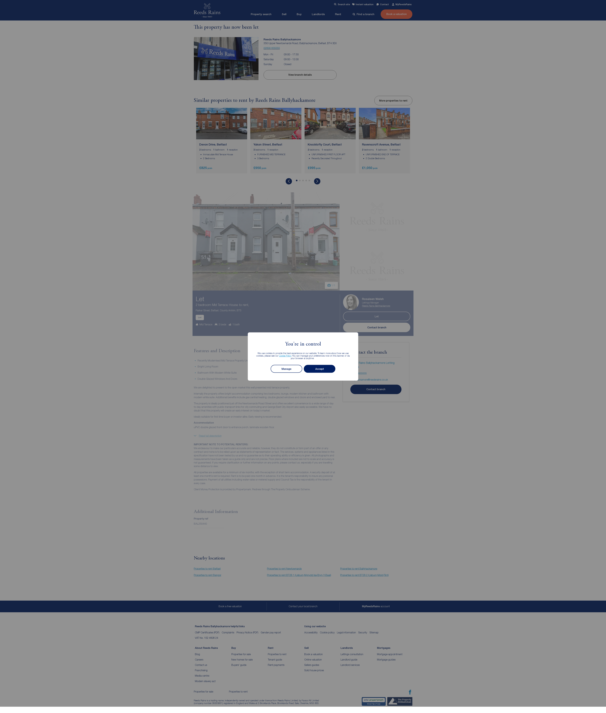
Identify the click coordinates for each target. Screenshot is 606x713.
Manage (286, 368)
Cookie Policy (285, 355)
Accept (319, 368)
